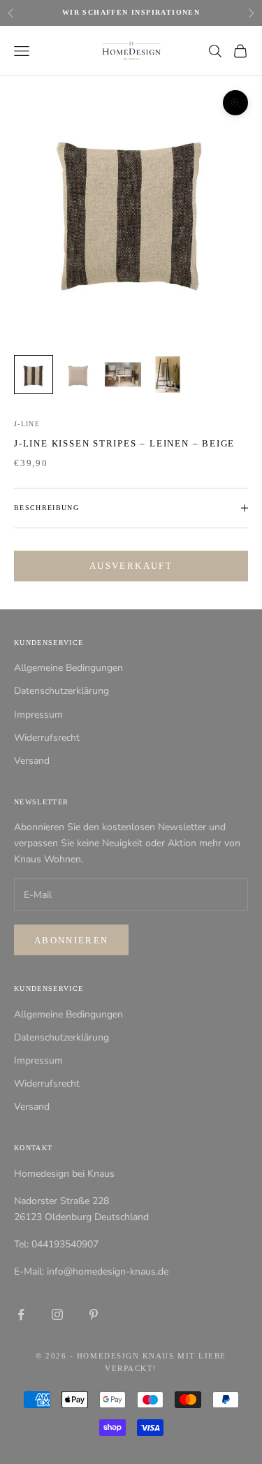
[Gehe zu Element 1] (33, 374)
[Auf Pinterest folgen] (94, 1314)
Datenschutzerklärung (61, 690)
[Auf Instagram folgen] (57, 1314)
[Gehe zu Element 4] (167, 374)
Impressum (38, 714)
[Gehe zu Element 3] (123, 374)
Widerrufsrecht (47, 737)
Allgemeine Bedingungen (68, 667)
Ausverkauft (131, 565)
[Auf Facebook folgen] (21, 1314)
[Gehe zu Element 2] (78, 374)
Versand (32, 760)
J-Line (27, 424)
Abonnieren (71, 940)
